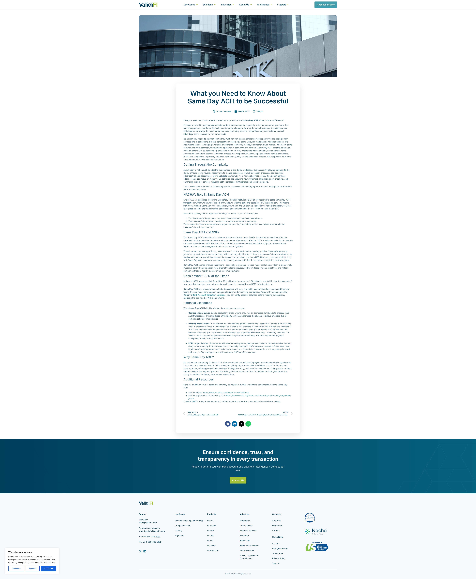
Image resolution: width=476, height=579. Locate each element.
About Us (244, 4)
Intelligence (263, 4)
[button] (228, 424)
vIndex (210, 520)
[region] (32, 561)
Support (281, 4)
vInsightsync (213, 550)
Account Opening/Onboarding (189, 520)
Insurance (244, 535)
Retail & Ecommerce (249, 545)
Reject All (32, 569)
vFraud (210, 530)
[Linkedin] (144, 551)
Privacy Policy (278, 558)
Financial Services (248, 530)
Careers (276, 530)
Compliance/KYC (183, 525)
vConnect (211, 545)
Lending (178, 530)
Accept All (48, 569)
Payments (179, 535)
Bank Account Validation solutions (209, 295)
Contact (276, 543)
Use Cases (189, 4)
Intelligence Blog (280, 548)
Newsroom (277, 525)
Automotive (245, 520)
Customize (16, 569)
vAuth (209, 540)
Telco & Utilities (247, 550)
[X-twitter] (140, 551)
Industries (226, 4)
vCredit (210, 535)
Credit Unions (246, 525)
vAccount (211, 525)
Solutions (208, 4)
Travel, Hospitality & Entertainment (249, 557)
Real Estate (245, 540)
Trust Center (278, 553)
